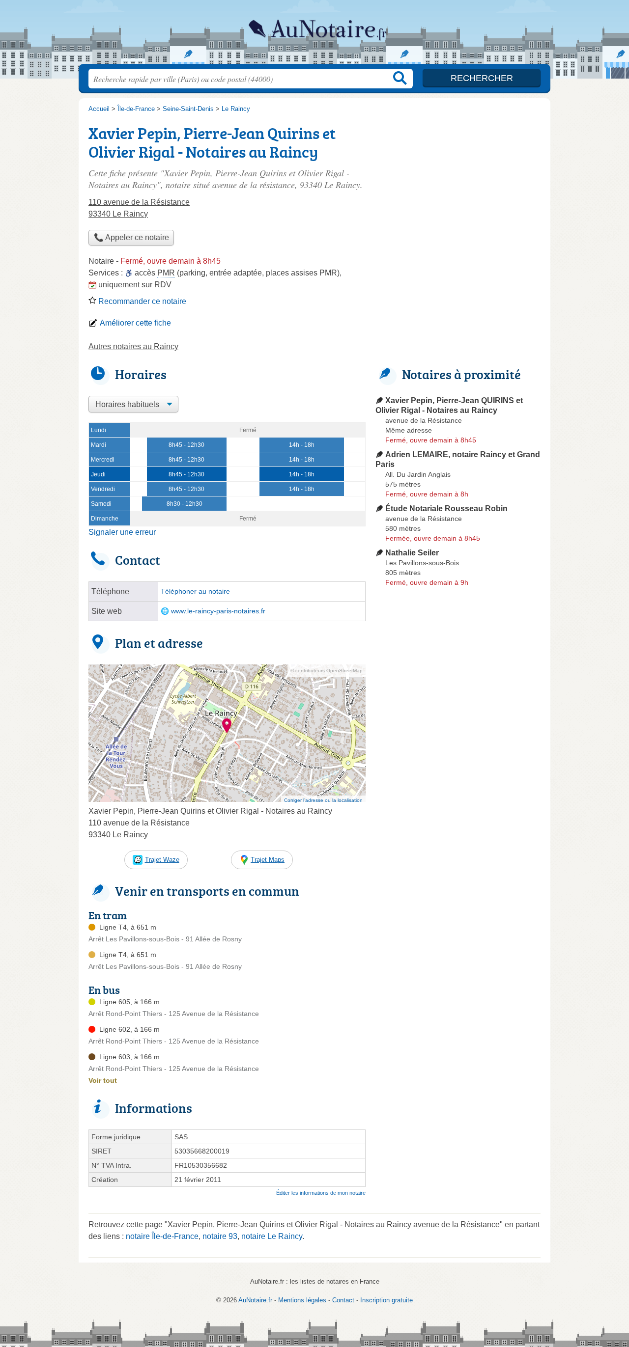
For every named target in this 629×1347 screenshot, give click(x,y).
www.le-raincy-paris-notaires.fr (218, 611)
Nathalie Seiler (412, 553)
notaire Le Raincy (271, 1236)
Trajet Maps (268, 859)
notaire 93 (219, 1236)
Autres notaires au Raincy (133, 346)
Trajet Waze (162, 859)
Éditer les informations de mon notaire (321, 1193)
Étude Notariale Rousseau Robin (446, 508)
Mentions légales (302, 1300)
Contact (343, 1300)
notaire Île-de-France (162, 1236)
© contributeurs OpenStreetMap (326, 670)
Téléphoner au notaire (195, 591)
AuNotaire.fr (314, 35)
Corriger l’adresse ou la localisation (323, 800)
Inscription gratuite (386, 1300)
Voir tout (102, 1080)
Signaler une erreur (122, 532)
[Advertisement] (458, 819)
